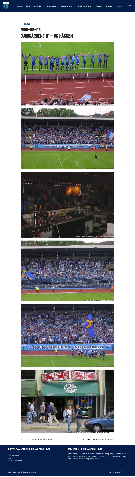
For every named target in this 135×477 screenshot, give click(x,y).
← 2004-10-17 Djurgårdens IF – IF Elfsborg (36, 439)
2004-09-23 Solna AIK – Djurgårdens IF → (98, 439)
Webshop (99, 6)
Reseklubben (37, 6)
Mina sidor (109, 6)
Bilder (28, 6)
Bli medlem (119, 6)
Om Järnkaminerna (84, 6)
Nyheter (20, 6)
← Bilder (25, 23)
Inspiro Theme (113, 472)
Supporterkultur (67, 6)
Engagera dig (51, 6)
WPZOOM (123, 472)
